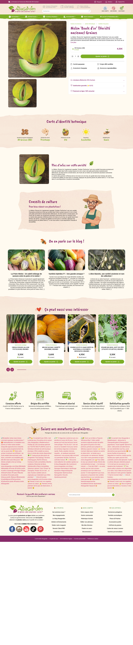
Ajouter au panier (101, 56)
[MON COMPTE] (105, 8)
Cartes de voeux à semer (115, 528)
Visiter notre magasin (59, 525)
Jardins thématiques (90, 23)
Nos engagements (59, 515)
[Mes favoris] (114, 8)
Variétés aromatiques (115, 515)
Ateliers (110, 2)
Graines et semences (76, 23)
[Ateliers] (106, 2)
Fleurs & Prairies (115, 518)
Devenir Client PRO (59, 528)
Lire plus (73, 42)
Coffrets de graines (115, 525)
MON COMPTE (105, 11)
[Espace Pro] (116, 2)
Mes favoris (113, 11)
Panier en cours (87, 528)
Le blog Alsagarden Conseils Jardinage (69, 6)
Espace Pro (121, 2)
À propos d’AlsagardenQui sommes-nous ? (51, 6)
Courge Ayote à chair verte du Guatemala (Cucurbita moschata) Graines (81, 349)
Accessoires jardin (115, 522)
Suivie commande (87, 515)
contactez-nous (98, 408)
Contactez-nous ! (58, 532)
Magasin (99, 2)
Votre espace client (87, 512)
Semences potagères (115, 512)
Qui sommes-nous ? (58, 512)
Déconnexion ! (86, 532)
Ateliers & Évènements (58, 522)
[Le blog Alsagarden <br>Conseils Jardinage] (62, 7)
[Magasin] (95, 2)
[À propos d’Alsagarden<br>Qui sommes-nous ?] (44, 7)
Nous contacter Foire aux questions (85, 6)
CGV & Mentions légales (66, 538)
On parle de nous (53, 538)
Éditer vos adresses (87, 522)
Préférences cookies (92, 538)
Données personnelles (80, 538)
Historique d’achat (87, 518)
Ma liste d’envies (87, 525)
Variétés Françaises (103, 23)
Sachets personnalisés (115, 532)
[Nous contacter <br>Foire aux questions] (78, 7)
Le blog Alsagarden (58, 518)
